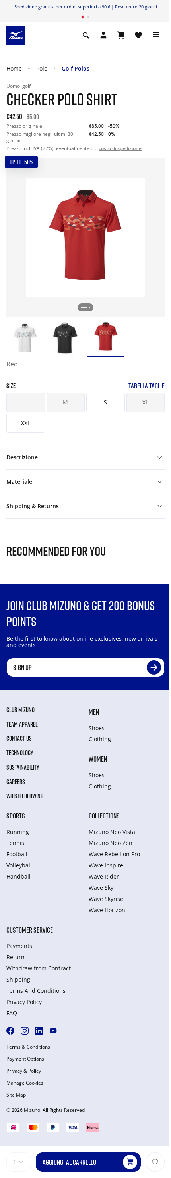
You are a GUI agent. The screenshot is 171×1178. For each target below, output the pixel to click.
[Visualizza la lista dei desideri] (138, 35)
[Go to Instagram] (25, 1031)
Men (94, 711)
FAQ (11, 1013)
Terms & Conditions (28, 1047)
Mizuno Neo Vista (112, 831)
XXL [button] (25, 423)
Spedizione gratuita (34, 7)
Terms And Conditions (36, 990)
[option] (25, 337)
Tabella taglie (146, 386)
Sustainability (22, 767)
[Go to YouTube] (53, 1031)
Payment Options (25, 1059)
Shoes (97, 728)
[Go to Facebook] (10, 1031)
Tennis (15, 843)
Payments (19, 946)
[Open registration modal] (103, 35)
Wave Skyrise (106, 899)
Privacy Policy (24, 1002)
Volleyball (19, 865)
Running (17, 831)
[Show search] (86, 35)
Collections (104, 815)
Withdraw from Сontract (38, 968)
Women (98, 758)
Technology (19, 753)
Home (14, 68)
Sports (15, 815)
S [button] (105, 402)
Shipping (18, 979)
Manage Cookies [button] (24, 1083)
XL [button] (145, 402)
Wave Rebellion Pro (114, 854)
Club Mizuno (20, 710)
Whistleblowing (24, 796)
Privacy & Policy (23, 1071)
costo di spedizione (120, 148)
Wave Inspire (106, 865)
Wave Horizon (107, 910)
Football (16, 854)
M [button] (65, 402)
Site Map (16, 1095)
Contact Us (19, 738)
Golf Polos (75, 68)
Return (15, 957)
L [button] (25, 402)
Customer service (29, 929)
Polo (41, 68)
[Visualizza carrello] (121, 35)
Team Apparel (22, 724)
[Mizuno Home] (15, 34)
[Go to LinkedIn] (39, 1031)
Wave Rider (104, 876)
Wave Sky (101, 887)
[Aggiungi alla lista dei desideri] (155, 1162)
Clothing (100, 739)
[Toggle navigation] (156, 35)
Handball (18, 876)
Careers (15, 782)
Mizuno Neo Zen (110, 843)
